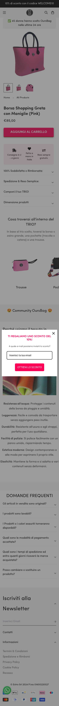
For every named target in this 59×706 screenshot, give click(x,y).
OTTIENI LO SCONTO (29, 367)
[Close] (53, 333)
